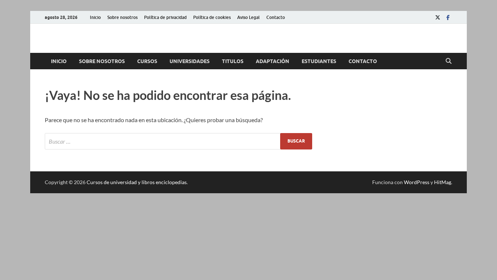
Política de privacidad (165, 17)
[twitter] (437, 17)
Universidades (190, 61)
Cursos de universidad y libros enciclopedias (137, 182)
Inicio (95, 17)
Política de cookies (212, 17)
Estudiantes (319, 61)
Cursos (147, 61)
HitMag (442, 182)
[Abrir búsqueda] (448, 61)
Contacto (275, 17)
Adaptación (272, 61)
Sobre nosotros (122, 17)
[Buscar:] (178, 141)
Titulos (232, 61)
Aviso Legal (248, 17)
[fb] (448, 17)
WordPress (416, 182)
